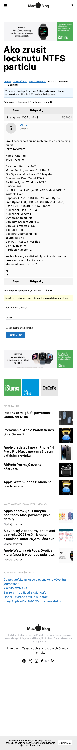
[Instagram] (36, 661)
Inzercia (12, 648)
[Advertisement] (38, 710)
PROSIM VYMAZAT (16, 588)
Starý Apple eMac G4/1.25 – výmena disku (32, 601)
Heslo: (9, 317)
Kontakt (39, 652)
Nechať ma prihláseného (20, 327)
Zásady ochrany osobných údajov (45, 648)
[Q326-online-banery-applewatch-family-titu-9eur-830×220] (38, 359)
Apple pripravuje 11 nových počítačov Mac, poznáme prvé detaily (27, 515)
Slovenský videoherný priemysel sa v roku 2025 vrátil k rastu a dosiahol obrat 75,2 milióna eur (29, 535)
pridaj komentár (14, 524)
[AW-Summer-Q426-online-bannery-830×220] (38, 31)
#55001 (67, 117)
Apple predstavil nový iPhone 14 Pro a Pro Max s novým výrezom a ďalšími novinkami (29, 451)
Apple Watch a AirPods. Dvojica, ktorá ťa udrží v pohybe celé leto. (29, 552)
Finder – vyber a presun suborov (26, 597)
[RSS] (52, 661)
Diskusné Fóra (20, 81)
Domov (7, 81)
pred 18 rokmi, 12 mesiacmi (30, 94)
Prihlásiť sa (15, 334)
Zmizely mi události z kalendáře (25, 592)
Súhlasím (65, 742)
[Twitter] (30, 661)
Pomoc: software (37, 81)
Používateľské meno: (16, 307)
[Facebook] (24, 661)
